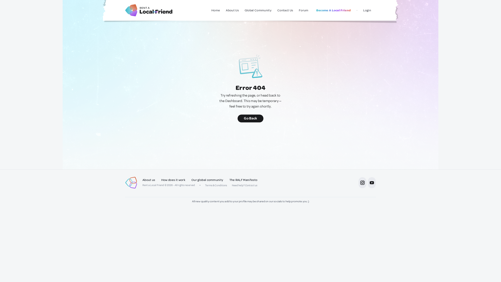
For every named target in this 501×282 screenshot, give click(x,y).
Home (215, 10)
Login (367, 10)
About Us (232, 10)
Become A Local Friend (333, 10)
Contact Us (285, 10)
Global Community (258, 10)
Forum (303, 10)
